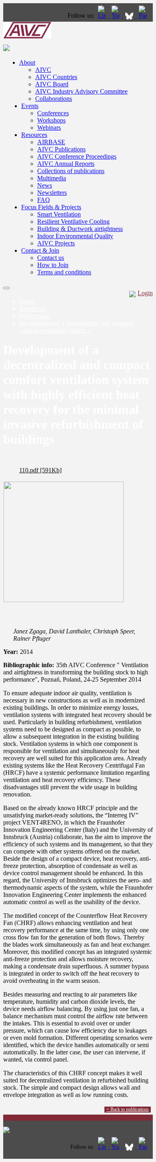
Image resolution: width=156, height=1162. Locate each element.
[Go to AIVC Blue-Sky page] (130, 15)
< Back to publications (127, 1109)
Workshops (51, 120)
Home (27, 301)
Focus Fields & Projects (51, 207)
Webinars (49, 127)
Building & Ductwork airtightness (80, 228)
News (44, 185)
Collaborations (53, 98)
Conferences (53, 113)
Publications (34, 315)
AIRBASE (51, 142)
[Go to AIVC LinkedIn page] (103, 15)
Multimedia (51, 178)
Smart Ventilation (59, 214)
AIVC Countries (56, 77)
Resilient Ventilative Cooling (73, 221)
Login (145, 293)
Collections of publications (70, 170)
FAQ (43, 199)
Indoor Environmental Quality (75, 236)
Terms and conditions (64, 272)
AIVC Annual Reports (65, 163)
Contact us (50, 257)
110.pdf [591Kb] (40, 470)
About (27, 62)
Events (29, 105)
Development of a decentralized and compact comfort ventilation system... (76, 327)
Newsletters (52, 192)
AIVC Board (51, 84)
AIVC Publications (61, 149)
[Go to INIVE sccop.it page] (145, 15)
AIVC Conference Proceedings (76, 156)
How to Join (52, 264)
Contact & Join (40, 250)
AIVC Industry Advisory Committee (81, 91)
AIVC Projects (56, 243)
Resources (34, 134)
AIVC (43, 69)
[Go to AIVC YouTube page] (116, 15)
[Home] (27, 36)
